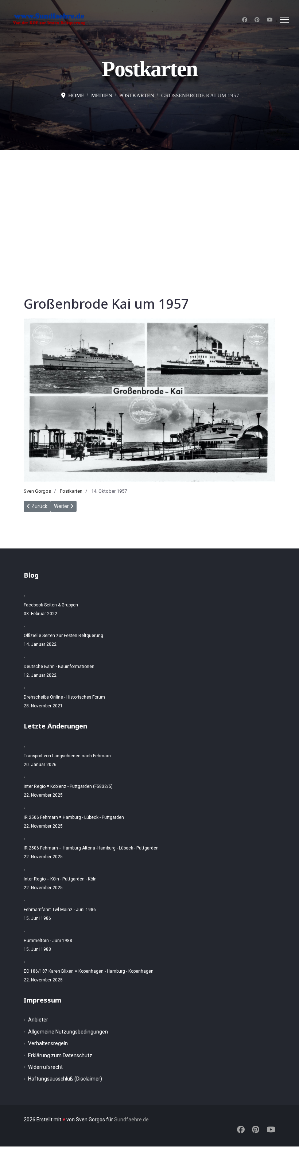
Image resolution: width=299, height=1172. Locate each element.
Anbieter (38, 1020)
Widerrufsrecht (45, 1067)
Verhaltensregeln (48, 1043)
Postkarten (71, 491)
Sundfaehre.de (131, 1119)
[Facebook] (244, 20)
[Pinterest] (257, 20)
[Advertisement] (149, 205)
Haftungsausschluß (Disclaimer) (65, 1079)
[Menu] (284, 19)
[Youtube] (270, 20)
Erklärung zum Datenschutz (60, 1055)
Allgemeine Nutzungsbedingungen (68, 1032)
